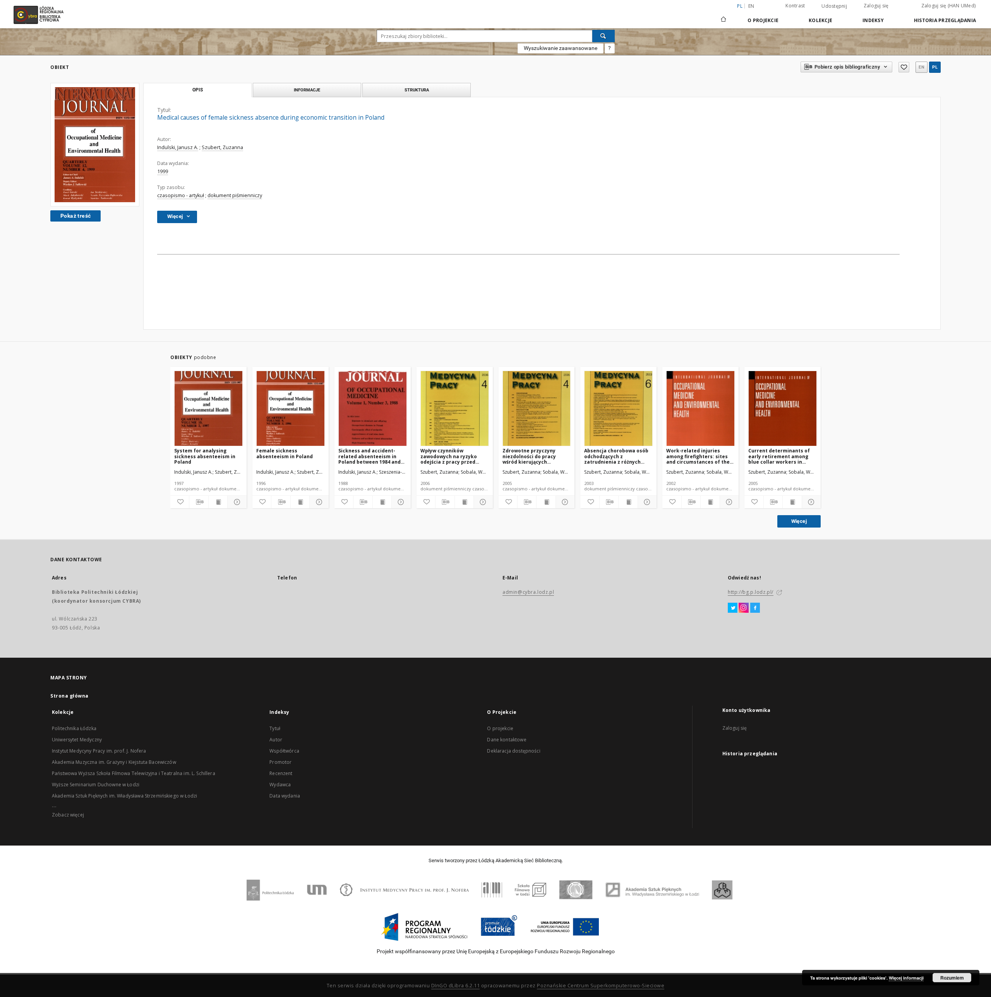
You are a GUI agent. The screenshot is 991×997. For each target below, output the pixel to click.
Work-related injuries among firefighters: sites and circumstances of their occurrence (700, 456)
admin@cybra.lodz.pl (528, 592)
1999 (162, 171)
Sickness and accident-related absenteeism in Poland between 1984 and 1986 (369, 456)
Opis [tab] (197, 90)
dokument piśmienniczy (234, 195)
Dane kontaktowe (506, 739)
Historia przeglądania (945, 20)
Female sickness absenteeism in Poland (284, 453)
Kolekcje (820, 20)
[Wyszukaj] (603, 36)
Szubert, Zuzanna (222, 147)
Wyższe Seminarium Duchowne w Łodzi (95, 784)
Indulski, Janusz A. (177, 147)
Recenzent (280, 773)
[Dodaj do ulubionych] (903, 67)
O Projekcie (763, 20)
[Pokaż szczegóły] (235, 502)
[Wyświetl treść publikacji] (218, 502)
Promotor (280, 762)
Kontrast (795, 5)
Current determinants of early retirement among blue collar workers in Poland (779, 456)
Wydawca (280, 784)
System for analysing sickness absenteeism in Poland (204, 456)
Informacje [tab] (307, 90)
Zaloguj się (876, 5)
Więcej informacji (906, 978)
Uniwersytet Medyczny (77, 739)
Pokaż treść (75, 216)
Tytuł (274, 728)
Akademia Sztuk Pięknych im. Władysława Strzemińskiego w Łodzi (124, 795)
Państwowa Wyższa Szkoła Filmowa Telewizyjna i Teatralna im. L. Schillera (133, 773)
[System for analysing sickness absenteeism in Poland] (208, 409)
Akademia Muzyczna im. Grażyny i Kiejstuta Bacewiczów (114, 762)
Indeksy (873, 20)
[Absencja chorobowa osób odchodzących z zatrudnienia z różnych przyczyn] (618, 409)
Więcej (799, 521)
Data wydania (284, 795)
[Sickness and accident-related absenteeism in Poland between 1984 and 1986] (372, 409)
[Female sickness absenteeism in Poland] (290, 409)
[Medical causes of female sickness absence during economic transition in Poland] (95, 144)
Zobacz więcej (68, 814)
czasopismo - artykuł (180, 195)
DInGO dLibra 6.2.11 (455, 985)
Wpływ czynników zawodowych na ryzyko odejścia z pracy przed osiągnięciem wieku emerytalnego (448, 456)
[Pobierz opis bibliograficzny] (198, 502)
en (751, 6)
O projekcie (500, 728)
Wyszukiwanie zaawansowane (560, 48)
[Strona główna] (723, 16)
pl (935, 67)
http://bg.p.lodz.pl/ (750, 592)
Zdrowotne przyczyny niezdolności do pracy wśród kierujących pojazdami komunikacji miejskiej (531, 456)
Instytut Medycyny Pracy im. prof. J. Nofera (99, 751)
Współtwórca (284, 751)
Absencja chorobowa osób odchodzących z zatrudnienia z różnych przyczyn (616, 456)
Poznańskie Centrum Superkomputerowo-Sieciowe (600, 985)
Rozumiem (952, 977)
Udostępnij (834, 6)
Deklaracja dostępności (513, 751)
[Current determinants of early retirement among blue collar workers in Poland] (782, 409)
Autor (275, 739)
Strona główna (69, 696)
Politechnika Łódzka (74, 728)
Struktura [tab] (417, 90)
